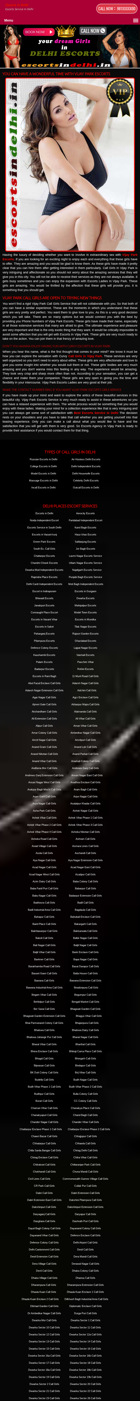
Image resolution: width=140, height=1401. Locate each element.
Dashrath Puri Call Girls (85, 1221)
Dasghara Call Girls (44, 1221)
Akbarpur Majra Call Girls (85, 704)
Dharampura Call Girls (43, 1284)
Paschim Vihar (85, 662)
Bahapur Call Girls (44, 916)
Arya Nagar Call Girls (44, 803)
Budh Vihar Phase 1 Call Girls (44, 1086)
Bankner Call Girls (44, 959)
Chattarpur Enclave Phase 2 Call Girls (89, 1129)
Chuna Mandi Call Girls (85, 1171)
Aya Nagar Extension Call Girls (85, 860)
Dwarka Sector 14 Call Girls (85, 1341)
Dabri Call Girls (44, 1192)
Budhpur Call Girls (44, 1093)
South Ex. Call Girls (44, 548)
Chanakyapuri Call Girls (44, 1115)
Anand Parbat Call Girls (85, 753)
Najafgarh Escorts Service (87, 569)
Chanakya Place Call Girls (85, 1108)
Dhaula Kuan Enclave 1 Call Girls (85, 1291)
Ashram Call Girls (85, 838)
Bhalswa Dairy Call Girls (85, 1030)
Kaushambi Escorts (44, 655)
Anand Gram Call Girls (44, 746)
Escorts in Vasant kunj (44, 534)
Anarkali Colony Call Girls (85, 761)
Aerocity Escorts (85, 513)
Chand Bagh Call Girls (85, 1115)
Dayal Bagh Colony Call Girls (44, 1228)
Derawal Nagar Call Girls (85, 1263)
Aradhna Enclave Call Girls (86, 782)
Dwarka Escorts (85, 598)
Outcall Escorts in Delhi (86, 487)
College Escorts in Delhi (43, 466)
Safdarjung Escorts (85, 541)
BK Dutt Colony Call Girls (44, 1072)
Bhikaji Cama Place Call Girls (85, 1051)
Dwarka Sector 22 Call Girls (85, 1391)
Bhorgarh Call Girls (85, 1058)
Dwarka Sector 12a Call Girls (85, 1334)
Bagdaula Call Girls (85, 909)
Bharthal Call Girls (85, 1044)
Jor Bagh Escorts (85, 548)
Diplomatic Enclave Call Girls (85, 1306)
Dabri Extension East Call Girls (44, 1199)
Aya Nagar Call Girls (44, 860)
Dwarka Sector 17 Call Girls (44, 1362)
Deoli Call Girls (85, 1249)
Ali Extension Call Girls (44, 718)
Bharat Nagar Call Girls (85, 1037)
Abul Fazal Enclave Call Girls (44, 683)
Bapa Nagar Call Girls (85, 959)
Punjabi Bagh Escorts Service (85, 577)
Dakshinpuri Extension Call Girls (85, 1206)
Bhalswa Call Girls (44, 1030)
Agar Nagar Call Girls (44, 697)
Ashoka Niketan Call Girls (85, 831)
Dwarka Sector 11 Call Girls (85, 1327)
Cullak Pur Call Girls (85, 1185)
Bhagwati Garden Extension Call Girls (44, 1015)
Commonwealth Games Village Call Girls (85, 1178)
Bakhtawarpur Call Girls (44, 930)
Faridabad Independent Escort (85, 520)
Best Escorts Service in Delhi (96, 413)
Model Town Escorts (85, 612)
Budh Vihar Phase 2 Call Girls (85, 1086)
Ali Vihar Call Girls (85, 718)
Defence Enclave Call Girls (86, 1235)
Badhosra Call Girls (44, 902)
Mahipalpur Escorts (85, 605)
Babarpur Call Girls (85, 888)
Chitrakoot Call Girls (44, 1164)
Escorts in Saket (44, 626)
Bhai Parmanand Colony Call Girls (44, 1022)
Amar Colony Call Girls (44, 732)
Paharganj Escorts (44, 633)
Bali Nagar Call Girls (44, 945)
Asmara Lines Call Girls (85, 846)
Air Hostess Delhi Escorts (86, 459)
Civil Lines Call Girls (39, 1178)
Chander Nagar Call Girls (44, 1122)
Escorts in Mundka (85, 619)
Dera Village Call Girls (44, 1263)
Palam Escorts (44, 662)
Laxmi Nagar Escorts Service (85, 555)
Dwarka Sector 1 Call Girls (85, 1320)
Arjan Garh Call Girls (44, 796)
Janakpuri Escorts (44, 605)
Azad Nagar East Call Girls (86, 867)
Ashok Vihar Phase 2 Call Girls (44, 824)
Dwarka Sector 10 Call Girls (44, 1327)
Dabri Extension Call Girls (85, 1192)
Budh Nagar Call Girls (85, 1079)
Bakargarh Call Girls (85, 923)
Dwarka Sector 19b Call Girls (85, 1377)
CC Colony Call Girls (85, 1100)
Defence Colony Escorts (44, 647)
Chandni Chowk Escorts (44, 562)
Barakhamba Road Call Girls (44, 966)
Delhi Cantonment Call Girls (44, 1249)
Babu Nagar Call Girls (44, 895)
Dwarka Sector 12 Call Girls (44, 1334)
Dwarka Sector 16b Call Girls (85, 1355)
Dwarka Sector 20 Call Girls (85, 1384)
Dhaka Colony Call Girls (85, 1270)
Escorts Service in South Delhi (44, 527)
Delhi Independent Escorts (86, 466)
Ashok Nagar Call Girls (85, 810)
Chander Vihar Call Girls (85, 1122)
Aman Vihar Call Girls (85, 725)
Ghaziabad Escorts (85, 640)
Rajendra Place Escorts (44, 577)
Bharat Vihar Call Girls (44, 1044)
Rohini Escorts (85, 669)
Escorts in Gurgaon (85, 591)
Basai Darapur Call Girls (85, 966)
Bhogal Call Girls (44, 1058)
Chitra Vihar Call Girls (85, 1157)
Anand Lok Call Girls (85, 746)
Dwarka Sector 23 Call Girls (44, 1398)
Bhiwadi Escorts (44, 598)
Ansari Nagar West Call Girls (44, 782)
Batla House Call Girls (85, 973)
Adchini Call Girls (86, 690)
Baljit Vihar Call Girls (44, 952)
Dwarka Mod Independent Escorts (44, 569)
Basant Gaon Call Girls (44, 973)
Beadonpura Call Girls (86, 987)
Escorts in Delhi (19, 7)
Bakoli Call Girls (44, 938)
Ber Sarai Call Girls (44, 1008)
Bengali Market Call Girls (85, 1001)
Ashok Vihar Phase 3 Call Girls (85, 824)
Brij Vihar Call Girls (85, 1072)
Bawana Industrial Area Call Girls (44, 987)
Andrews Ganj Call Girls (85, 768)
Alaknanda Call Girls (85, 711)
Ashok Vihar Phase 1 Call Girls (85, 817)
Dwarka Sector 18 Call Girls (85, 1362)
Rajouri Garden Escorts (85, 633)
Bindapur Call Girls (85, 1065)
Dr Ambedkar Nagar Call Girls (44, 1313)
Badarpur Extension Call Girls (85, 895)
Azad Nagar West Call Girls (44, 874)
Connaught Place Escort (44, 612)
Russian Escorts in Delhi (43, 459)
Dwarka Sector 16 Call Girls (85, 1348)
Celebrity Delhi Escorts (86, 480)
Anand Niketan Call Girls (44, 753)
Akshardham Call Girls (44, 711)
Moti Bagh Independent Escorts (85, 584)
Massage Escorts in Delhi (43, 480)
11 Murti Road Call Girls (85, 676)
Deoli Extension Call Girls (44, 1256)
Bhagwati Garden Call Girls (85, 1008)
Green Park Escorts (44, 541)
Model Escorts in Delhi (43, 473)
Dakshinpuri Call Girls (44, 1206)
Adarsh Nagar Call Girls (85, 683)
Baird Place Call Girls (44, 923)
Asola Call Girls (44, 853)
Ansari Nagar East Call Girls (87, 775)
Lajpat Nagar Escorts (85, 647)
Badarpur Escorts (44, 669)
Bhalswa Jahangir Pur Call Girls (44, 1037)
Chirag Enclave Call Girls (44, 1157)
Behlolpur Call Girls (44, 1001)
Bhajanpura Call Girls (87, 1022)
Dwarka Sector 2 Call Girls (44, 1384)
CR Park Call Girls (44, 1185)
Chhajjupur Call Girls (85, 1136)
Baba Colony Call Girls (85, 881)
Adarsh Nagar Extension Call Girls (44, 690)
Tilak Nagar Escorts (85, 626)
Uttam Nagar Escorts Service (85, 562)
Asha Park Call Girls (44, 810)
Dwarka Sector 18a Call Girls (44, 1369)
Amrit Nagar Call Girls (44, 739)
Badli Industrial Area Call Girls (44, 909)
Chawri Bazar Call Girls (44, 1136)
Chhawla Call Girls (85, 1143)
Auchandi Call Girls (85, 853)
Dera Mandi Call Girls (85, 1256)
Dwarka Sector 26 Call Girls (85, 1398)
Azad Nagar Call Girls (44, 867)
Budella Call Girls (44, 1079)
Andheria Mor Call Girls (44, 768)
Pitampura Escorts (44, 640)
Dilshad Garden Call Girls (44, 1306)
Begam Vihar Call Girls (44, 994)
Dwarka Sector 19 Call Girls (44, 1377)
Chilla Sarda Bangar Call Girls (44, 1150)
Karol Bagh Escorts (85, 527)
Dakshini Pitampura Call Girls (85, 1199)
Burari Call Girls (44, 1100)
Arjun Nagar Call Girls (85, 796)
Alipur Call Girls (44, 725)
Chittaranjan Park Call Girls (85, 1164)
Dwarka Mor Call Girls (44, 1320)
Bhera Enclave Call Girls (44, 1051)
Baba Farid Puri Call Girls (44, 888)
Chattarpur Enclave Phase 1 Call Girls (41, 1129)
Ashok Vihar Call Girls (44, 817)
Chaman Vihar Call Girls (44, 1108)
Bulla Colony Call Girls (85, 1093)
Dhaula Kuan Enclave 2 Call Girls (40, 1299)
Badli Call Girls (85, 902)
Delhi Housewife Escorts (86, 473)
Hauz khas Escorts (85, 534)
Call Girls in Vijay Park (85, 356)
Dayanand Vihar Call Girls (44, 1235)
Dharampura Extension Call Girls (85, 1284)
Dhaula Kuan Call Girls (43, 1291)
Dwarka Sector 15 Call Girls (44, 1348)
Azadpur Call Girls (85, 874)
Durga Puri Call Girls (85, 1313)
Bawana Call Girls (44, 980)
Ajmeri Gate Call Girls (44, 704)
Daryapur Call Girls (85, 1214)
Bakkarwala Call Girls (85, 930)
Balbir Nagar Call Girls (85, 938)
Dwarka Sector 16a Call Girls (44, 1355)
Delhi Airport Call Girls (85, 1242)
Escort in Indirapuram (44, 591)
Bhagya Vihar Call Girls (89, 1015)
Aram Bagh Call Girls (85, 789)
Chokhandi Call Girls (44, 1171)
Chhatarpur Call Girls (44, 1143)
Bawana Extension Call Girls (85, 980)
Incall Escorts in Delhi (43, 487)
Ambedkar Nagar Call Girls (86, 732)
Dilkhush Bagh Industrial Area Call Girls (86, 1299)
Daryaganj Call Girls (44, 1214)
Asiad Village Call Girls (44, 846)
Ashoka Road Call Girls (44, 838)
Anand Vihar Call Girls (44, 761)
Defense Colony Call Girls (44, 1242)
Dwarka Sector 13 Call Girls (44, 1341)
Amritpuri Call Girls (85, 739)
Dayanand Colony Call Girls (85, 1228)
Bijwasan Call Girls (44, 1065)
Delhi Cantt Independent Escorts (44, 584)
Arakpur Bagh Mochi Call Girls (44, 789)
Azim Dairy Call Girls (44, 881)
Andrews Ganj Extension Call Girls (44, 775)
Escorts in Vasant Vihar (44, 619)
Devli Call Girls (44, 1270)
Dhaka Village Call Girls (44, 1277)
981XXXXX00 (126, 8)
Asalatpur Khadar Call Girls (85, 803)
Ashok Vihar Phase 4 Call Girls (44, 831)
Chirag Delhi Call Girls (85, 1150)
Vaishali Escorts (85, 655)
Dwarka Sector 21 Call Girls (44, 1391)
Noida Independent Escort (44, 520)
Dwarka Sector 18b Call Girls (85, 1369)
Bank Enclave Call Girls (85, 952)
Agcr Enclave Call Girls (86, 697)
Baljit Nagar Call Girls (85, 945)
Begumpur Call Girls (85, 994)
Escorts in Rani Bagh (44, 676)
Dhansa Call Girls (85, 1277)
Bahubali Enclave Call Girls (85, 916)
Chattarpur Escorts (44, 555)
